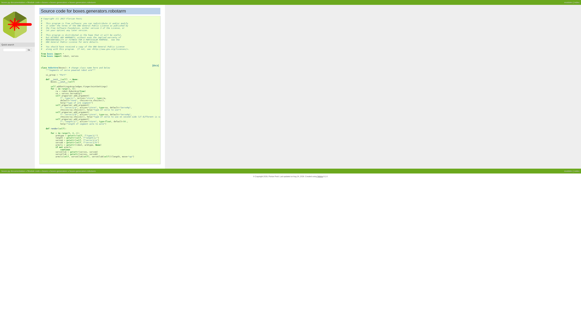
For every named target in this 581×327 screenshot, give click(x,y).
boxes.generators (58, 2)
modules (568, 2)
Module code (33, 2)
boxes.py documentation (13, 2)
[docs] (155, 65)
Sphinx (320, 176)
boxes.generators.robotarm (83, 2)
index (576, 2)
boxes (45, 2)
